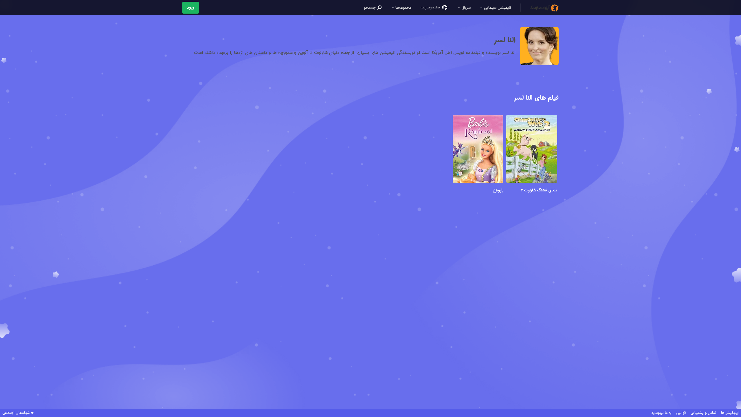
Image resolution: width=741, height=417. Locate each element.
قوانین (681, 413)
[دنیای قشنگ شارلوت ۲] (531, 149)
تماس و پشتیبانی (703, 413)
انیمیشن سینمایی (497, 8)
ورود (190, 8)
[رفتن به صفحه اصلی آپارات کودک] (544, 7)
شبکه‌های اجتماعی (16, 413)
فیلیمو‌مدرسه (431, 7)
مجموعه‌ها (402, 8)
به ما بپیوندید (661, 413)
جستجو (370, 8)
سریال (465, 8)
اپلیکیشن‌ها (730, 413)
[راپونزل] (478, 149)
